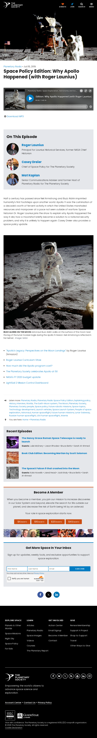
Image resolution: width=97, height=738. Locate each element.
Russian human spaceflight (22, 415)
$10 (39, 521)
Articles (30, 625)
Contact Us (29, 702)
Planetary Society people (21, 406)
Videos (30, 640)
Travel (73, 640)
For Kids (9, 648)
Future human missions (63, 412)
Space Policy (11, 643)
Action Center (55, 625)
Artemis (64, 415)
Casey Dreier (32, 162)
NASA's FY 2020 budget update (23, 377)
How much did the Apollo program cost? (29, 365)
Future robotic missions (60, 406)
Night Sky (9, 638)
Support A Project (79, 630)
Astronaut (26, 412)
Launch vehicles (44, 409)
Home (25, 419)
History (12, 403)
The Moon (63, 403)
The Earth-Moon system (45, 403)
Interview (21, 403)
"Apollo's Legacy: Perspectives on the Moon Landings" (36, 350)
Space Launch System (63, 409)
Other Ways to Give (80, 645)
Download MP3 (15, 116)
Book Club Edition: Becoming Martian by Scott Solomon (54, 453)
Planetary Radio (13, 66)
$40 (73, 521)
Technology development (22, 409)
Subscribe (79, 569)
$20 (56, 521)
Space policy (41, 406)
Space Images (34, 635)
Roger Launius (33, 145)
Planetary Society (77, 403)
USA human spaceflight (48, 415)
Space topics (78, 406)
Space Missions (13, 633)
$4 (22, 521)
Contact (52, 640)
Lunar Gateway (82, 412)
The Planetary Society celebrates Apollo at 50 (32, 371)
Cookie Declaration (13, 727)
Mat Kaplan (31, 175)
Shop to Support (78, 635)
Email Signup (55, 630)
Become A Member (58, 635)
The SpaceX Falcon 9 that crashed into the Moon (50, 468)
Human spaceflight (41, 412)
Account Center (13, 702)
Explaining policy (82, 400)
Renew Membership (80, 625)
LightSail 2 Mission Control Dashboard (27, 382)
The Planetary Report (37, 650)
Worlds (29, 403)
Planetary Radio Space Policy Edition (55, 400)
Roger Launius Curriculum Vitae (23, 359)
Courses (31, 645)
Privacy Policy (39, 573)
